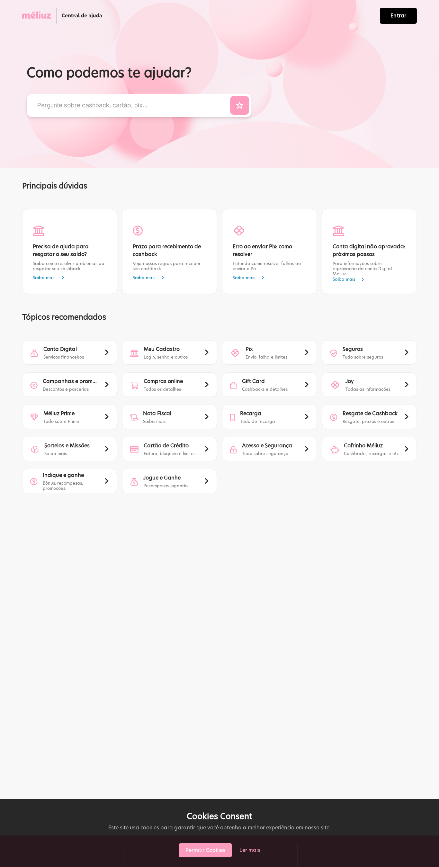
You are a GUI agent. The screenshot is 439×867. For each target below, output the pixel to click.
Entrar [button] (398, 15)
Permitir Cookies (205, 850)
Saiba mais (44, 277)
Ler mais (249, 850)
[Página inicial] (63, 16)
